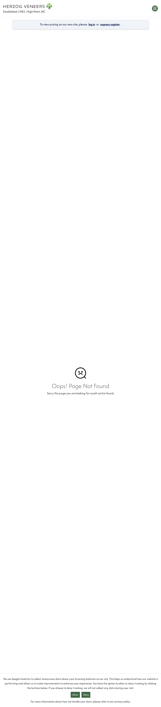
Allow (75, 695)
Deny (86, 695)
